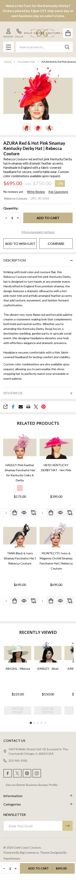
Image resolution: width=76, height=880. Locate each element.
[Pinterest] (43, 407)
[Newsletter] (67, 826)
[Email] (21, 407)
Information (12, 796)
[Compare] (33, 512)
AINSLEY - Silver (48, 668)
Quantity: (11, 208)
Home (7, 61)
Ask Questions (58, 191)
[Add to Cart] (51, 512)
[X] (36, 407)
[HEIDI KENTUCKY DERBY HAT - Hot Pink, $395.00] (56, 446)
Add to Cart (48, 218)
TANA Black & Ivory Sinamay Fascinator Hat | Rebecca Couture (20, 558)
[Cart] (68, 33)
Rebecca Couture (15, 198)
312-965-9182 (17, 760)
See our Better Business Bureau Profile (31, 785)
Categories (12, 804)
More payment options (38, 232)
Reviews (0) (12, 393)
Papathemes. (12, 858)
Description (14, 260)
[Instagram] (37, 773)
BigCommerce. (29, 852)
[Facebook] (13, 407)
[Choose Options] (14, 512)
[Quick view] (24, 512)
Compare (56, 244)
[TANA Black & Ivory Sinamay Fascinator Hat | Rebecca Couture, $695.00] (20, 534)
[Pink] (20, 488)
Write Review (36, 191)
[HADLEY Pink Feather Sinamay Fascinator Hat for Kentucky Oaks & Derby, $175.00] (20, 446)
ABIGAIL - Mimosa (17, 668)
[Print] (28, 407)
